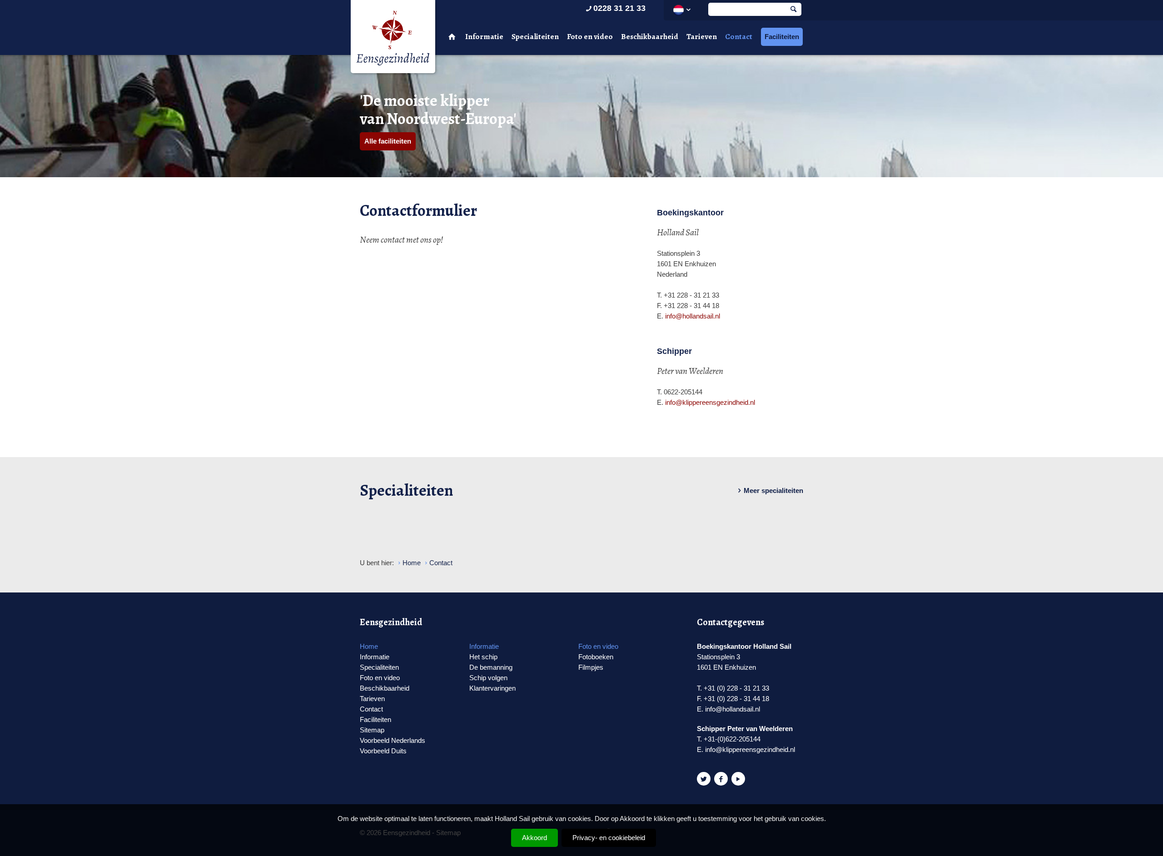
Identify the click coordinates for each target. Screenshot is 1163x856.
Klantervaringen (492, 688)
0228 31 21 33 (619, 8)
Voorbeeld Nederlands (392, 740)
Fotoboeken (595, 657)
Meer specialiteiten (773, 490)
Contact (738, 36)
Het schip (483, 657)
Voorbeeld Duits (383, 751)
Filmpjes (590, 667)
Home (369, 646)
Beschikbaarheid (649, 36)
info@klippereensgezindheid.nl (710, 402)
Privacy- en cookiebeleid (608, 837)
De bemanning (490, 667)
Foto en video (590, 36)
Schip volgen (488, 678)
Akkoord (534, 837)
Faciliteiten (782, 36)
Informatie (484, 36)
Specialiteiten (535, 36)
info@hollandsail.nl (692, 316)
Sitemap (372, 730)
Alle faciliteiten (387, 141)
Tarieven (701, 36)
